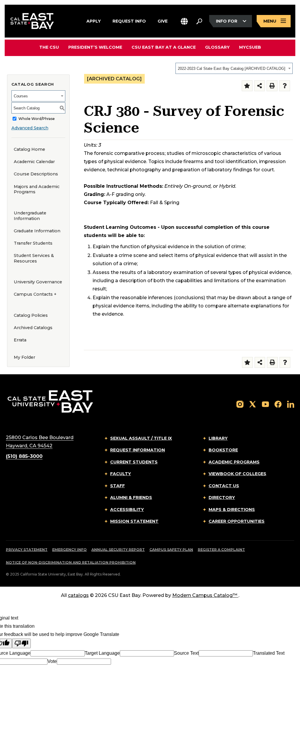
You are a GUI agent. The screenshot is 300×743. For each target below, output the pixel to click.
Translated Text (268, 653)
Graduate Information (37, 230)
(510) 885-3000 (24, 456)
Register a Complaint (221, 549)
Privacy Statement (26, 549)
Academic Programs (234, 462)
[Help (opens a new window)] (284, 85)
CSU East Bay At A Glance (164, 47)
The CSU (49, 47)
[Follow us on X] (252, 404)
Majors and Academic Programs (36, 189)
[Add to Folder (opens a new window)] (247, 85)
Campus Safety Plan (171, 549)
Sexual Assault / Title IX (141, 438)
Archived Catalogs (33, 327)
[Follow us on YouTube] (265, 404)
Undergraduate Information (30, 215)
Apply (93, 21)
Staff (117, 485)
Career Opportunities (237, 521)
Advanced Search (29, 128)
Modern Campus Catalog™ (204, 595)
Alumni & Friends (131, 497)
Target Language (102, 653)
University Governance (38, 282)
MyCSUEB (250, 47)
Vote (52, 661)
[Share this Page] (259, 85)
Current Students (134, 462)
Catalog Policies (31, 315)
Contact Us (224, 485)
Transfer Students (33, 243)
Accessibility (127, 509)
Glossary (217, 47)
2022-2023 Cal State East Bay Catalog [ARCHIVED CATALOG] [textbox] (231, 68)
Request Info (129, 21)
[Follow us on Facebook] (278, 404)
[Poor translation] (21, 643)
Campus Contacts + (35, 294)
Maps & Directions (232, 509)
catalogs (78, 595)
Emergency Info (69, 549)
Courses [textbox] (21, 96)
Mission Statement (134, 521)
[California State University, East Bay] (50, 401)
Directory (222, 497)
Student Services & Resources (34, 258)
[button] (184, 21)
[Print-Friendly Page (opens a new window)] (272, 85)
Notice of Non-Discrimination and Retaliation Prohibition (71, 562)
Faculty (120, 473)
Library (218, 438)
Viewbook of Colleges (237, 473)
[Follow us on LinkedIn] (290, 404)
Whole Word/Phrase (36, 118)
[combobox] (234, 68)
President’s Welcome (95, 47)
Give (163, 21)
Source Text (186, 653)
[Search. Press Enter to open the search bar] (199, 21)
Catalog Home (29, 149)
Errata (20, 340)
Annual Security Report (118, 549)
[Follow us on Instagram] (239, 404)
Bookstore (223, 450)
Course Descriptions (36, 174)
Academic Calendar (34, 161)
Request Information (137, 450)
